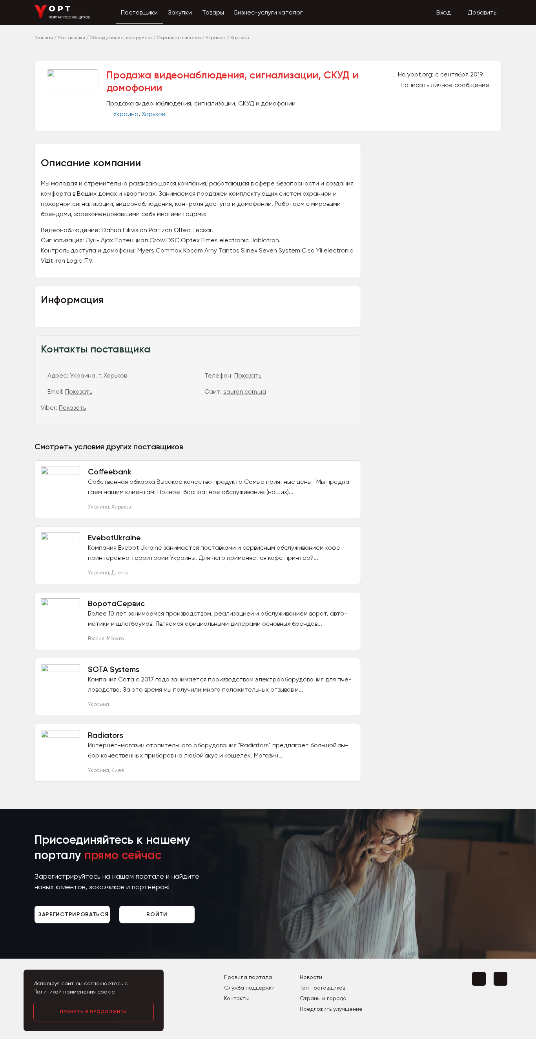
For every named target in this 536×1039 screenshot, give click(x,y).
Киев (117, 770)
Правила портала (248, 977)
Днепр (119, 573)
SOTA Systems (113, 669)
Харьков (153, 114)
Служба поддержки (249, 988)
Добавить (482, 12)
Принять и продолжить (93, 1011)
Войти (157, 914)
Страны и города (323, 998)
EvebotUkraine (114, 537)
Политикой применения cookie (74, 991)
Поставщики (139, 12)
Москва (115, 638)
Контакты (236, 998)
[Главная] (63, 17)
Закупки (180, 12)
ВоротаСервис (116, 603)
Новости (311, 977)
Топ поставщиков (322, 988)
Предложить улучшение (331, 1009)
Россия (96, 638)
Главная (44, 37)
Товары (213, 12)
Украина (126, 114)
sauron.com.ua (244, 391)
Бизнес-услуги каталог (268, 12)
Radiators (105, 735)
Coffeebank (109, 471)
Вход (443, 12)
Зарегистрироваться (73, 914)
